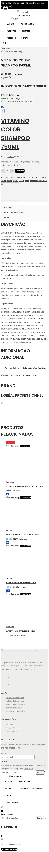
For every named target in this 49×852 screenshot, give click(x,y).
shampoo (34, 181)
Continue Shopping (9, 849)
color (9, 181)
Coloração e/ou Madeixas (34, 368)
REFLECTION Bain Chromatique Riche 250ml (25, 486)
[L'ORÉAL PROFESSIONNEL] (10, 200)
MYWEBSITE (28, 768)
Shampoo (33, 177)
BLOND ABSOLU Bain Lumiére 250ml (21, 583)
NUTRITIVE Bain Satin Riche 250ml (20, 631)
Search (40, 772)
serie (27, 181)
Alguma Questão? (14, 728)
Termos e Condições (15, 698)
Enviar (4, 761)
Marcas (10, 24)
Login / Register (12, 802)
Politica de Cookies (14, 708)
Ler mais (26, 446)
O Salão (25, 38)
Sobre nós (10, 724)
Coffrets (26, 31)
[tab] (24, 207)
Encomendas (11, 731)
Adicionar (19, 171)
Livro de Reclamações (15, 711)
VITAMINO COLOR (30, 375)
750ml (3, 181)
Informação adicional (13, 212)
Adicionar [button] (27, 497)
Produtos (12, 31)
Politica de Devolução (15, 704)
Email (4, 753)
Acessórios (12, 38)
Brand (7, 217)
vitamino (43, 181)
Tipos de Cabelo (27, 24)
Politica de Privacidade (15, 701)
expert (15, 181)
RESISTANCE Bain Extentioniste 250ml (22, 534)
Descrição (8, 207)
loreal (21, 181)
